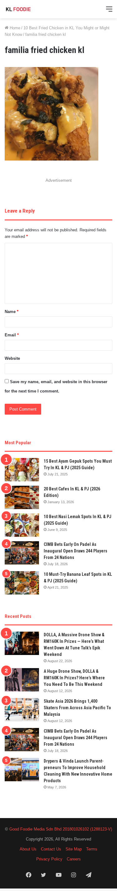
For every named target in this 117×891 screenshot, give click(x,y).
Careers (74, 859)
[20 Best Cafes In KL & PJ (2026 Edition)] (22, 497)
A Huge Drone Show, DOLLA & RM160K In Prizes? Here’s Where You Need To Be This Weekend (74, 678)
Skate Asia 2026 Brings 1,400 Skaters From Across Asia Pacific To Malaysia (77, 708)
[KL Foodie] (30, 9)
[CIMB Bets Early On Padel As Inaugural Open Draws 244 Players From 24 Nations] (22, 553)
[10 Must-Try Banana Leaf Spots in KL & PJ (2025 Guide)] (22, 583)
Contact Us (51, 849)
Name (11, 311)
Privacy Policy (49, 859)
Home (14, 28)
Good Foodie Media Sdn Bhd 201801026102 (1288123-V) (60, 829)
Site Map (74, 849)
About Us (28, 849)
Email (12, 335)
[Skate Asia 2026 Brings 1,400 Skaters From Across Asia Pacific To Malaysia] (22, 709)
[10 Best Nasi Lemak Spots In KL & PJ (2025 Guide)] (22, 525)
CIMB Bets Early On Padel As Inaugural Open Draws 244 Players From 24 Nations (75, 551)
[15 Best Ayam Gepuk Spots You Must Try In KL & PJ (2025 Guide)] (22, 469)
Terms (91, 849)
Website (12, 358)
